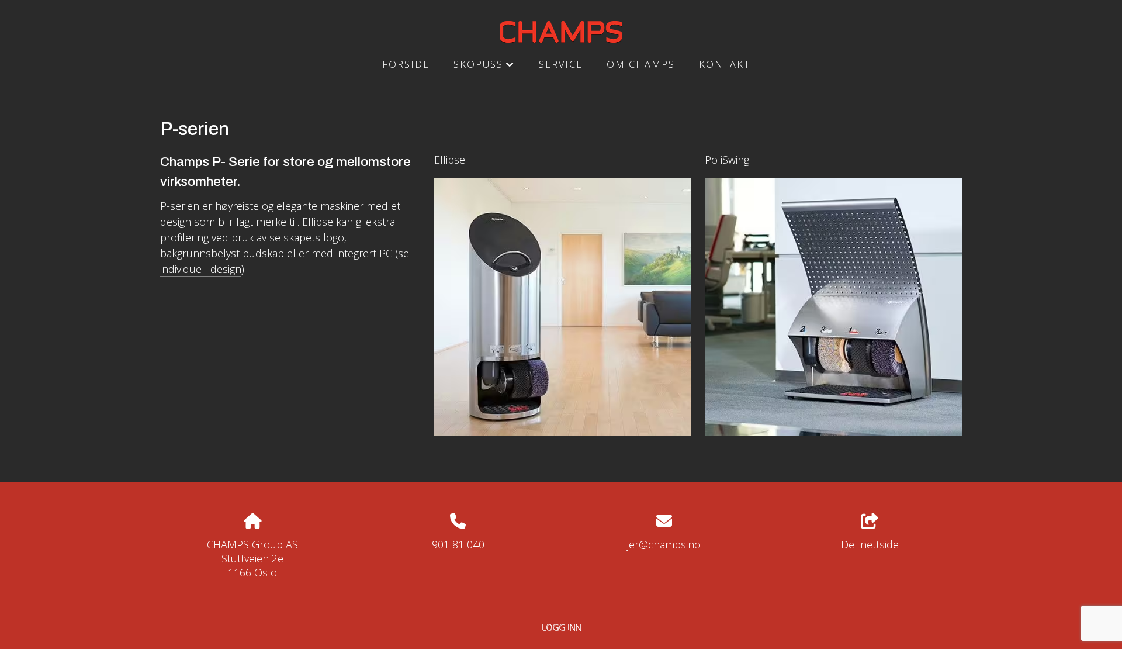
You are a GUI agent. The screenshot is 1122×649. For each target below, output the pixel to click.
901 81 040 (458, 544)
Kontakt (724, 64)
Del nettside (870, 544)
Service (561, 64)
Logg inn (561, 627)
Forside (406, 64)
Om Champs (641, 64)
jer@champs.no (664, 544)
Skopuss (484, 68)
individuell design (200, 269)
